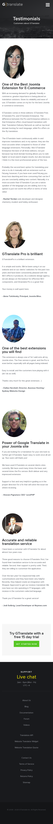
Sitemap (26, 782)
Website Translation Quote (26, 747)
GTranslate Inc (24, 810)
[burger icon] (48, 5)
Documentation (26, 712)
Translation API (26, 735)
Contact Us (26, 758)
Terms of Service (26, 764)
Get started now (26, 644)
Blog (26, 706)
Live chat (26, 677)
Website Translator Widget (26, 741)
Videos (26, 725)
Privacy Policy (27, 770)
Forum (26, 719)
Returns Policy (26, 776)
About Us (26, 700)
